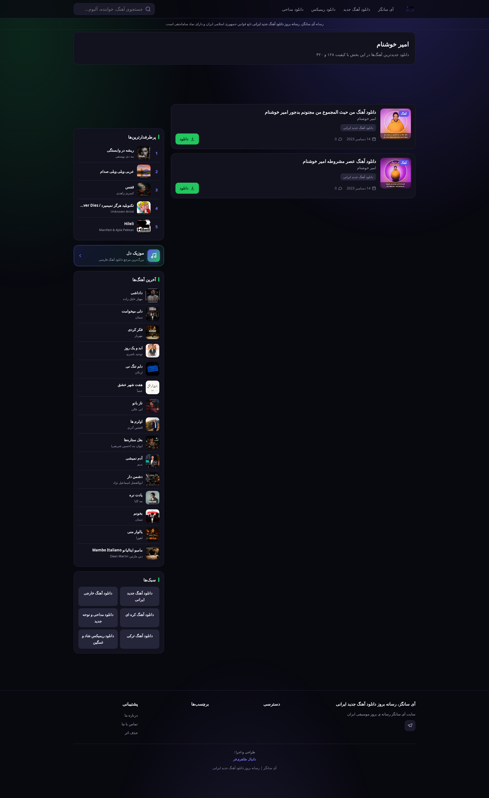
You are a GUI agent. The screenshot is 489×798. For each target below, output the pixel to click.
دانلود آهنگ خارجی (98, 593)
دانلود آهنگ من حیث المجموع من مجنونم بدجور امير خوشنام (320, 112)
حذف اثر (131, 732)
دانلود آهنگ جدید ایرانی (358, 128)
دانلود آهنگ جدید (356, 9)
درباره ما (131, 715)
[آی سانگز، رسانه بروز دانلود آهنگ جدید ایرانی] (410, 9)
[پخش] (395, 124)
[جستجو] (148, 9)
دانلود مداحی (292, 9)
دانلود (184, 138)
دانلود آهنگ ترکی (140, 635)
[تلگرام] (410, 725)
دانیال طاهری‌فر (244, 759)
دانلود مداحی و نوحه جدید (98, 618)
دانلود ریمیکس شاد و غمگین (98, 639)
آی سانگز (386, 9)
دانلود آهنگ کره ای (139, 614)
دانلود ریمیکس (323, 9)
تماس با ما (130, 723)
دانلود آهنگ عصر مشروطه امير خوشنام (339, 161)
